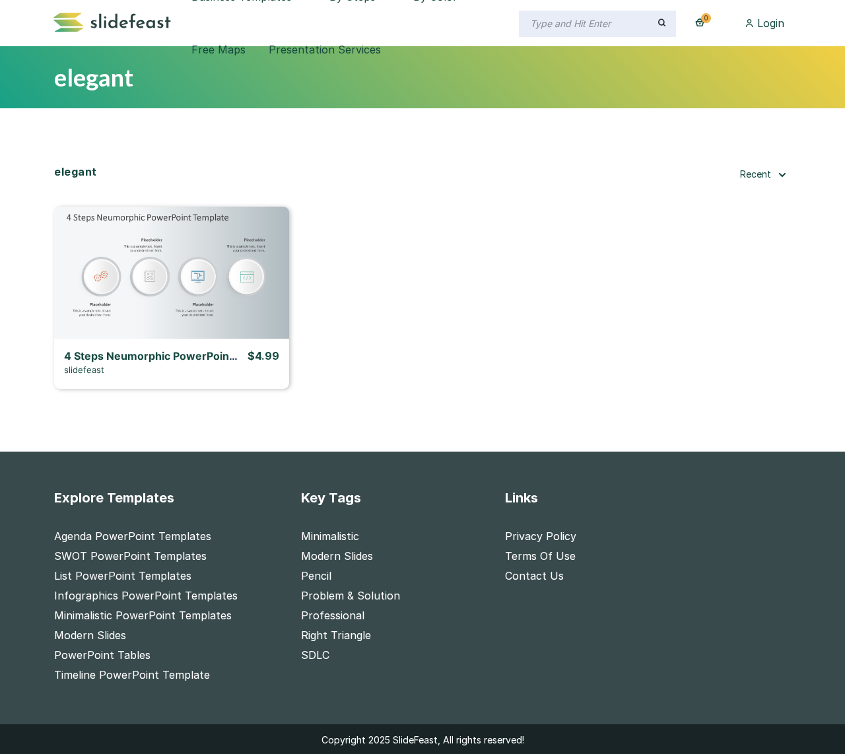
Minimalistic (330, 536)
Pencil (316, 575)
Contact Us (534, 575)
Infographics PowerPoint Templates (146, 595)
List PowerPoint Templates (122, 575)
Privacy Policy (540, 536)
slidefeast (84, 369)
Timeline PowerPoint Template (132, 674)
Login (769, 23)
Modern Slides (90, 635)
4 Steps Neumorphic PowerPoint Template (174, 355)
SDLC (315, 655)
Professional (332, 615)
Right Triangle (336, 635)
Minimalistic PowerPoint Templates (143, 615)
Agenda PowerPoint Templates (132, 536)
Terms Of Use (540, 556)
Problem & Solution (350, 595)
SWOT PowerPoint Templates (130, 556)
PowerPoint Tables (102, 655)
